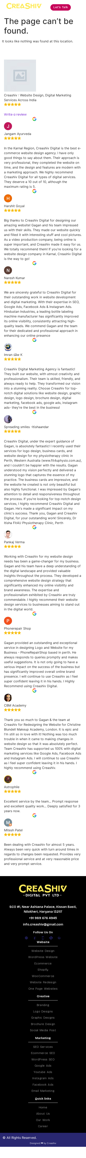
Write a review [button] (15, 114)
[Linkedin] (59, 937)
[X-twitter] (51, 937)
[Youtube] (42, 937)
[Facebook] (34, 937)
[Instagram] (26, 937)
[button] (60, 7)
